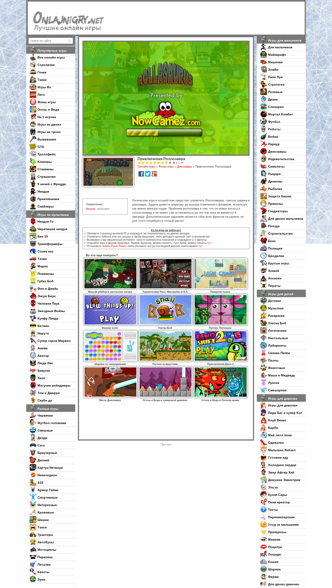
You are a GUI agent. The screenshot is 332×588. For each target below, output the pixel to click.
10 (174, 163)
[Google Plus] (154, 174)
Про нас (166, 444)
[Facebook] (141, 174)
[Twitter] (147, 174)
